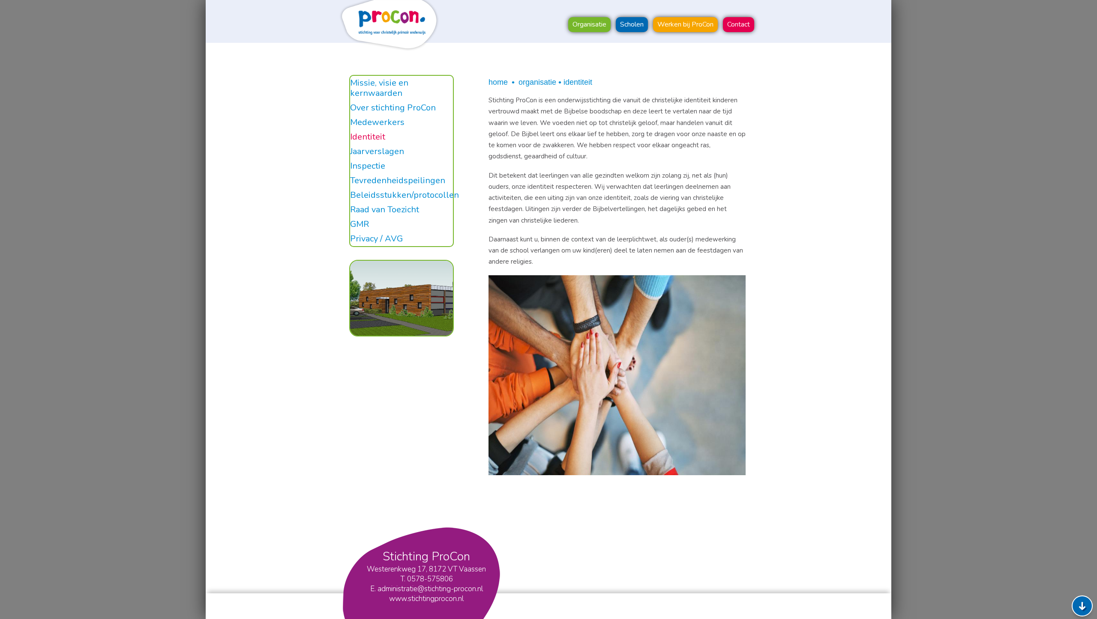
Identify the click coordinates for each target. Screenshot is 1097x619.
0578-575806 (430, 579)
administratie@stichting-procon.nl (430, 589)
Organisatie (537, 82)
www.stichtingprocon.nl (426, 599)
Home (498, 82)
